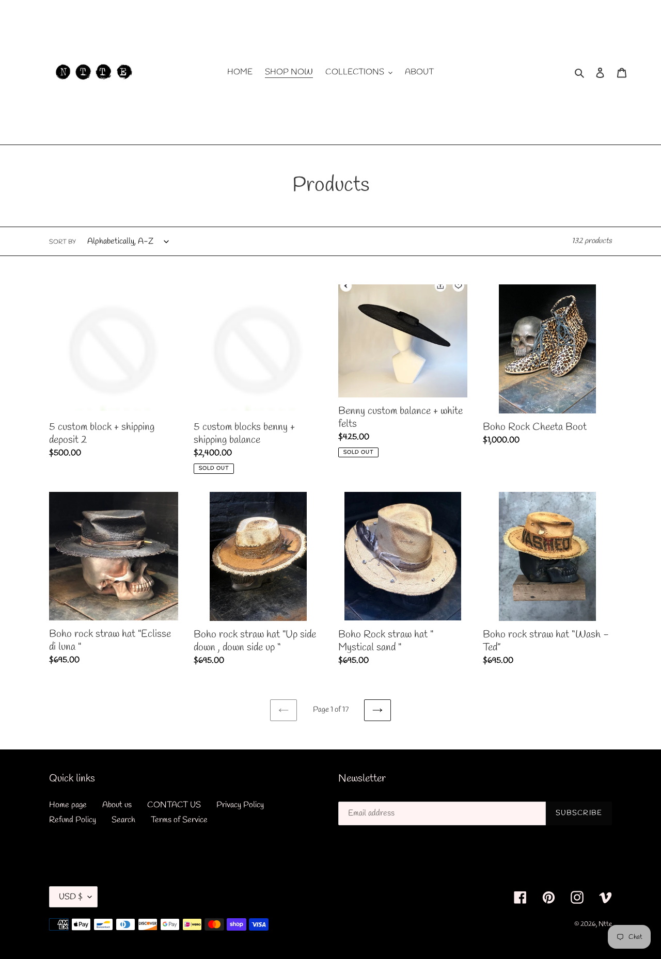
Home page (68, 805)
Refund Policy (72, 819)
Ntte (605, 924)
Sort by (62, 242)
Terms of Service (179, 819)
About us (117, 805)
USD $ (71, 896)
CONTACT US (174, 805)
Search (123, 819)
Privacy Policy (240, 805)
